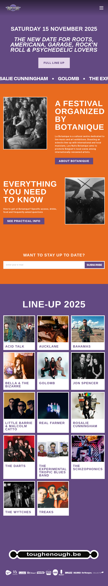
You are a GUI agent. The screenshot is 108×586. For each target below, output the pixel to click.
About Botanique (74, 161)
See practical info (23, 221)
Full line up (54, 63)
